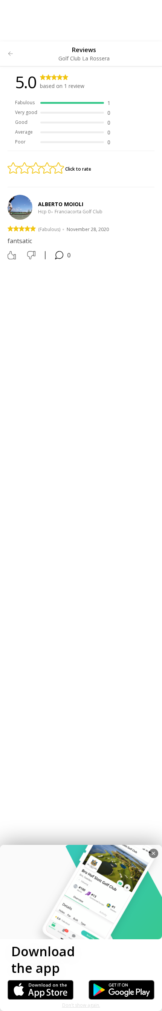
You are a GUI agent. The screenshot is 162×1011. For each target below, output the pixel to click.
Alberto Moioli (60, 204)
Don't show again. (81, 1005)
